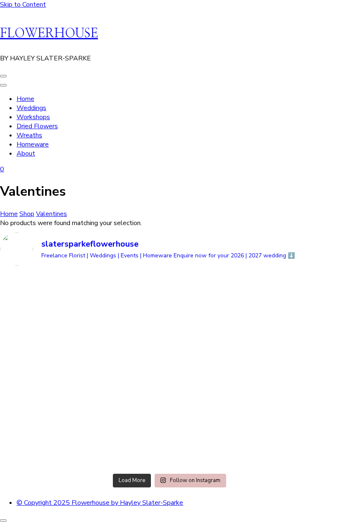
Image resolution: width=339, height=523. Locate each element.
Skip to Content (23, 4)
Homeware (33, 144)
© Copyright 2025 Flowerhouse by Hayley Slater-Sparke (100, 502)
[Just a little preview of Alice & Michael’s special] (127, 294)
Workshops (33, 117)
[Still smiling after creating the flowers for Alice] (212, 316)
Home (25, 98)
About (26, 153)
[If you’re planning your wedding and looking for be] (41, 371)
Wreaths (29, 135)
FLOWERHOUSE (49, 33)
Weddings (31, 108)
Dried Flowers (37, 126)
